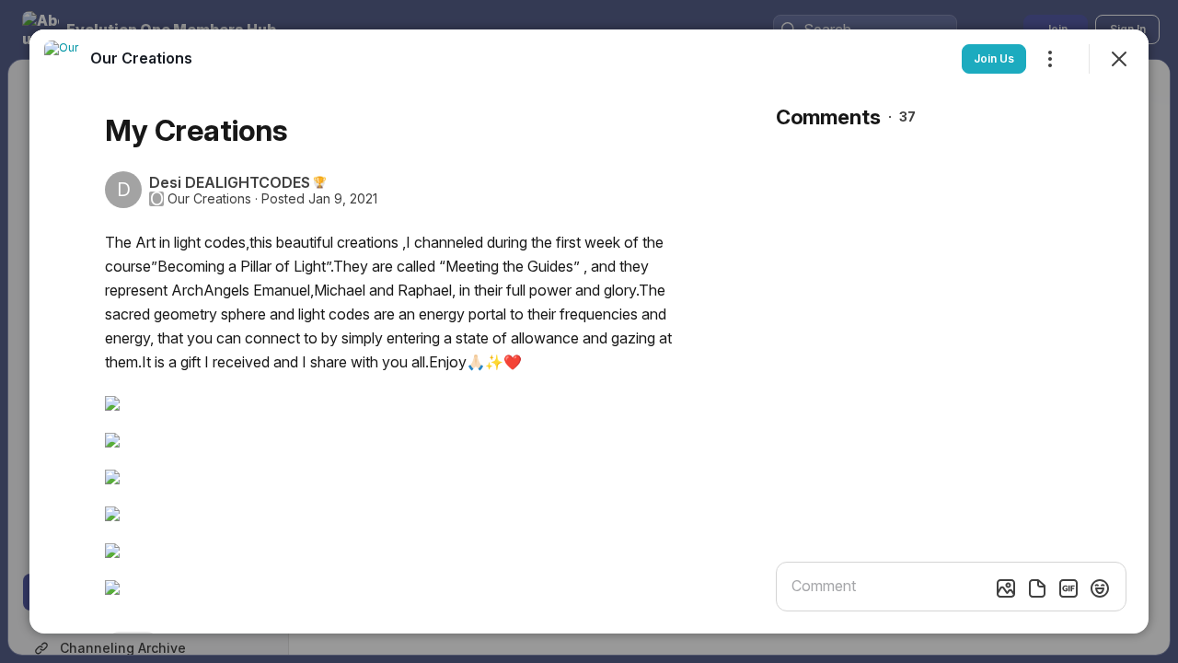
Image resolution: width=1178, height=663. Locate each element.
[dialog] (589, 331)
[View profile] (62, 59)
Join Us (994, 58)
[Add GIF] (1068, 588)
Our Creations (209, 199)
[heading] (141, 58)
